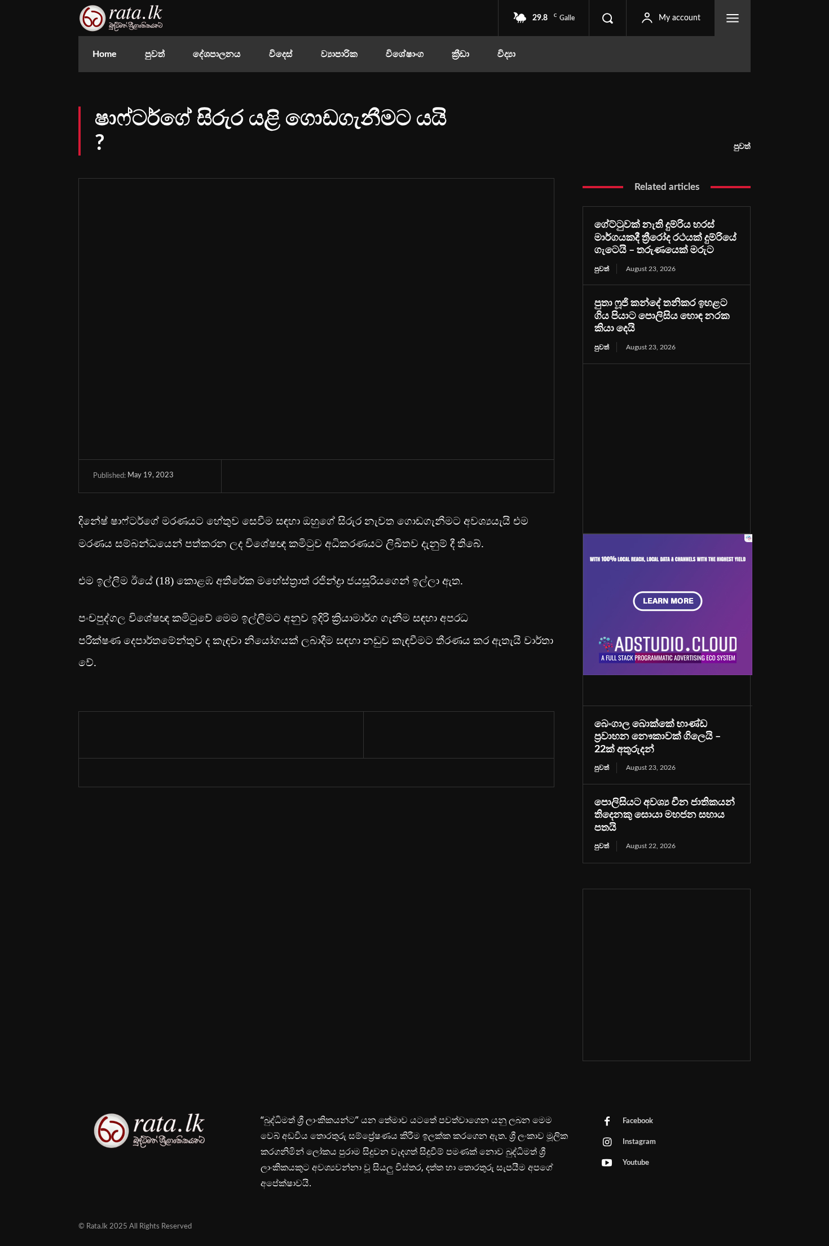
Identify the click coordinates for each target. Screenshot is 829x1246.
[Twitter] (273, 476)
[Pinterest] (299, 476)
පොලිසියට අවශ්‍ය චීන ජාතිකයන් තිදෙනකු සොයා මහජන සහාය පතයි (664, 815)
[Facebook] (247, 476)
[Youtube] (607, 1164)
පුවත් (742, 146)
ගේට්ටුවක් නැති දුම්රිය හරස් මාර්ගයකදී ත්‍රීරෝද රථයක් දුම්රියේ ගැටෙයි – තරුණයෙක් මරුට (665, 237)
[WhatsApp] (325, 476)
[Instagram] (607, 1143)
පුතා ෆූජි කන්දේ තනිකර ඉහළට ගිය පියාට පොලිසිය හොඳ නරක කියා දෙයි (662, 316)
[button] (607, 18)
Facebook (638, 1121)
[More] (351, 476)
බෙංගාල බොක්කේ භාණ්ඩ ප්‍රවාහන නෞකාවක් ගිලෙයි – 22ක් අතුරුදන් (657, 737)
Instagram (639, 1142)
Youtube (636, 1163)
